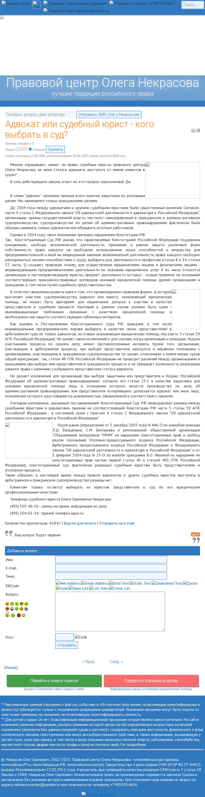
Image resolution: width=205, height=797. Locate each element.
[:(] (19, 615)
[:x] (24, 615)
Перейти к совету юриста (54, 680)
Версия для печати (80, 523)
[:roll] (7, 609)
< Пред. (89, 661)
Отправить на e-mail (116, 523)
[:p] (26, 604)
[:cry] (13, 615)
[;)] (17, 604)
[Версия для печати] (193, 128)
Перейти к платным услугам (151, 680)
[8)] (22, 604)
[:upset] (17, 609)
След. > (116, 661)
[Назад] (11, 667)
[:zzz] (22, 609)
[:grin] (12, 604)
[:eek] (12, 609)
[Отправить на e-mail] (198, 128)
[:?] (7, 615)
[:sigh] (26, 609)
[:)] (7, 604)
